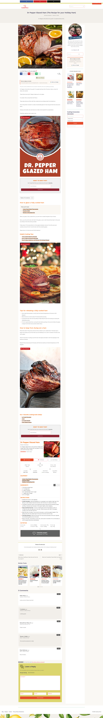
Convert (75, 123)
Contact (10, 711)
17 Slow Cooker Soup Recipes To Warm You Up (70, 102)
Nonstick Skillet (26, 210)
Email (35, 693)
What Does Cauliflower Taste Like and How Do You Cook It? (28, 557)
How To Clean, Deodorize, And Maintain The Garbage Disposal (35, 240)
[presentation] (23, 571)
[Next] (62, 575)
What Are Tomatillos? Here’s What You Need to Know (52, 557)
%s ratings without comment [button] (38, 662)
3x (58, 485)
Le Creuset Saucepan (26, 417)
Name (22, 693)
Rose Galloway (23, 650)
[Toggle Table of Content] (31, 198)
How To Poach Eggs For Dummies (29, 236)
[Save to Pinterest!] (25, 117)
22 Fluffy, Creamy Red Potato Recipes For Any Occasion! (45, 581)
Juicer (23, 418)
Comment (23, 676)
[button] (21, 451)
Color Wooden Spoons (26, 422)
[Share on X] (53, 1)
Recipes (6, 711)
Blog (3, 711)
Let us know (39, 534)
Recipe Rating (23, 672)
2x (56, 485)
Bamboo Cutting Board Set (29, 212)
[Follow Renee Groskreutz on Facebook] (39, 550)
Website (50, 693)
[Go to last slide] (18, 575)
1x (54, 485)
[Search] (79, 54)
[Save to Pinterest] (40, 1)
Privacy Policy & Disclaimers (18, 711)
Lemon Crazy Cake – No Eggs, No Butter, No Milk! (57, 581)
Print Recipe (27, 459)
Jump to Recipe (41, 77)
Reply (59, 594)
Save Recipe (54, 459)
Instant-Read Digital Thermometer (30, 209)
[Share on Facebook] (26, 1)
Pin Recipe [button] (41, 459)
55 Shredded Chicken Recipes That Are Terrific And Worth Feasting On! (79, 104)
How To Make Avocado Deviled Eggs (30, 238)
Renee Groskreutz (48, 15)
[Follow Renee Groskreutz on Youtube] (41, 550)
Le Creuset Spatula (26, 420)
